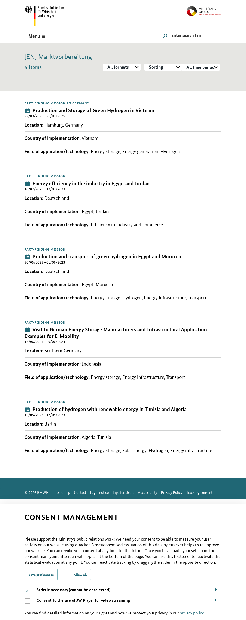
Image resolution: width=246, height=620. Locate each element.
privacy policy (192, 612)
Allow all (80, 574)
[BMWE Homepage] (50, 14)
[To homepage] (204, 9)
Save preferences (41, 574)
